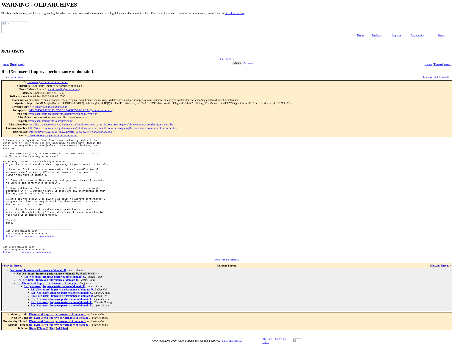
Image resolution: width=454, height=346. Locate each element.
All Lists (229, 59)
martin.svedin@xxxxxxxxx (63, 89)
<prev (6, 64)
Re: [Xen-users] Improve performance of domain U (54, 276)
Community (417, 35)
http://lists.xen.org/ (235, 13)
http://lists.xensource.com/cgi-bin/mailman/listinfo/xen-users (62, 124)
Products (376, 35)
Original (444, 77)
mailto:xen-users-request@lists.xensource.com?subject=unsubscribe (138, 128)
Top (221, 59)
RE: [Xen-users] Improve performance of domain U (47, 283)
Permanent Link (430, 77)
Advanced (248, 63)
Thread (438, 64)
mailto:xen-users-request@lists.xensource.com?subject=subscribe (136, 124)
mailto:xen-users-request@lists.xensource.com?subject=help (62, 113)
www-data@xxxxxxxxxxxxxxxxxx (47, 106)
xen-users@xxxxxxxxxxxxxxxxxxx (47, 82)
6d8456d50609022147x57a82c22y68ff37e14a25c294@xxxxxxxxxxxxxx (70, 110)
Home (360, 35)
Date (13, 64)
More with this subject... (226, 259)
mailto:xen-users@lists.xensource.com (50, 120)
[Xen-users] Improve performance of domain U (37, 270)
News (441, 35)
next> (21, 64)
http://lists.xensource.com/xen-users (31, 236)
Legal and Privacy (232, 340)
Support (396, 35)
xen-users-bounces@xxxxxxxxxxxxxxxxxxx (52, 135)
